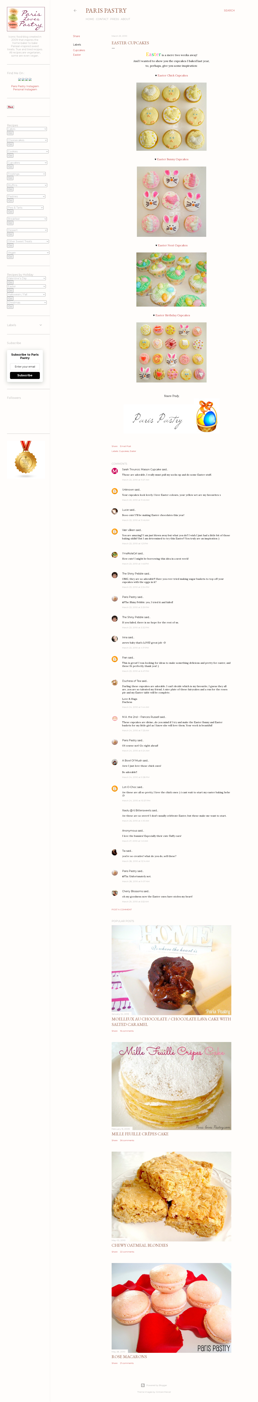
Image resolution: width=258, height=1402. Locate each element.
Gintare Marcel (163, 1392)
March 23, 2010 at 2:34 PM (135, 587)
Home (90, 19)
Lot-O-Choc (129, 787)
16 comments (127, 1031)
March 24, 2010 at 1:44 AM (135, 707)
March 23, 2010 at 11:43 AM (135, 500)
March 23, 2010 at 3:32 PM (135, 627)
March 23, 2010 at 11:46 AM (135, 520)
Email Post (125, 446)
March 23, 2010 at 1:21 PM (135, 543)
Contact (102, 19)
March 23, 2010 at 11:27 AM (135, 479)
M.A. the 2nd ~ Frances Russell (140, 717)
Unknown (128, 489)
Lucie (125, 509)
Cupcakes (79, 50)
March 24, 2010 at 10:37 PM (136, 800)
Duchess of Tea (131, 681)
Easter (77, 54)
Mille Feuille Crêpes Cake (140, 1134)
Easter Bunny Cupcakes (172, 159)
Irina (124, 637)
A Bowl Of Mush (132, 760)
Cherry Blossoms (132, 891)
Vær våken (128, 530)
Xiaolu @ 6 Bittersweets (136, 810)
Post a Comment (122, 909)
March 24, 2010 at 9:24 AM (135, 750)
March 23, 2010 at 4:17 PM (135, 647)
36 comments (127, 1140)
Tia (123, 850)
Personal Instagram (25, 89)
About (125, 19)
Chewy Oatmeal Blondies (140, 1245)
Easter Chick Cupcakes (173, 75)
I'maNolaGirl (129, 553)
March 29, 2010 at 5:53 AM (135, 901)
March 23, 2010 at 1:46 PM (135, 563)
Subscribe (24, 375)
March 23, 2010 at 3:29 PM (135, 607)
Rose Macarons (129, 1356)
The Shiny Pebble (133, 573)
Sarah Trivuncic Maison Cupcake (141, 469)
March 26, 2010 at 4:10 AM (135, 820)
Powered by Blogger (156, 1385)
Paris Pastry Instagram (25, 86)
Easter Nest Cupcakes (173, 245)
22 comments (127, 1251)
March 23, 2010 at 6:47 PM (135, 671)
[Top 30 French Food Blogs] (26, 477)
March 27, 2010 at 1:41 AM (135, 841)
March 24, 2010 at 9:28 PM (135, 777)
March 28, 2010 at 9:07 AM (136, 881)
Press (114, 19)
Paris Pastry (106, 10)
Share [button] (76, 36)
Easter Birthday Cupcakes (173, 315)
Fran (124, 657)
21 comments (127, 1363)
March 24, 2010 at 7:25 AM (135, 730)
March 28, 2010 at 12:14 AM (136, 861)
